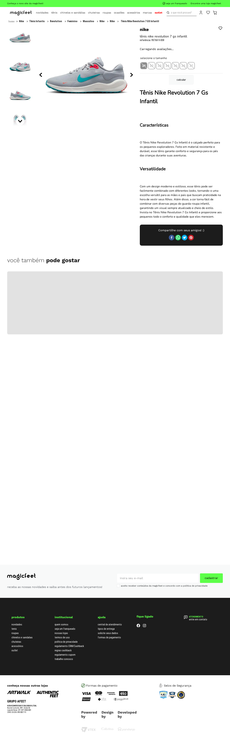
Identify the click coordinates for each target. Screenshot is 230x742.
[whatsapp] (178, 330)
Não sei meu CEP (211, 111)
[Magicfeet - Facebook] (138, 719)
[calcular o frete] (213, 121)
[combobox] (182, 12)
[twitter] (184, 330)
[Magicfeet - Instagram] (144, 719)
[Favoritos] (208, 12)
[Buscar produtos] (169, 12)
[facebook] (171, 330)
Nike (58, 21)
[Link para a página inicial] (11, 21)
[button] (143, 98)
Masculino (45, 21)
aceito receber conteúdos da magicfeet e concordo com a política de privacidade (164, 678)
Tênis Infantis (26, 21)
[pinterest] (191, 330)
